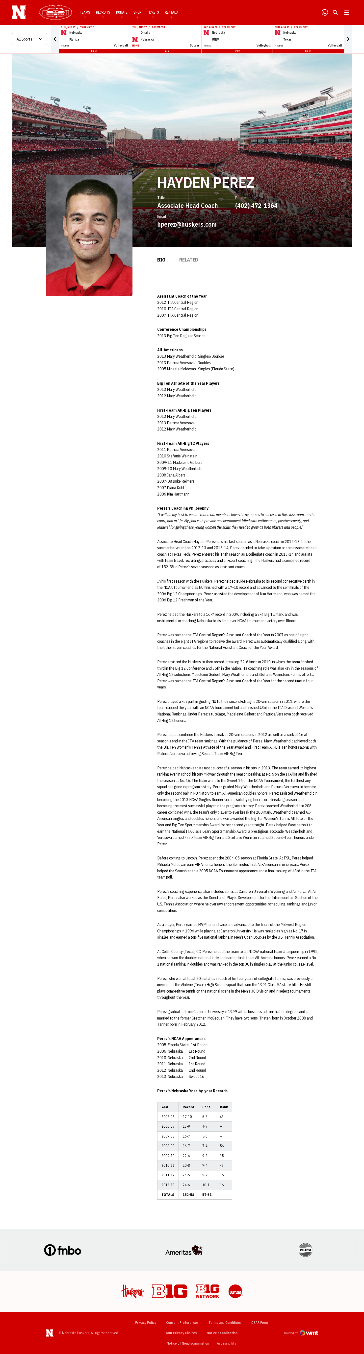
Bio (161, 259)
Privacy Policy (145, 1322)
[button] (55, 39)
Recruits (103, 12)
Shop (137, 12)
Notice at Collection (222, 1333)
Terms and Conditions (224, 1322)
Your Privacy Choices (181, 1333)
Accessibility (226, 1343)
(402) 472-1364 (256, 205)
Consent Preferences (182, 1322)
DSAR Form (259, 1322)
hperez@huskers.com (187, 224)
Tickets (153, 12)
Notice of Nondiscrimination (188, 1343)
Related (188, 259)
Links (94, 51)
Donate (122, 12)
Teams (85, 12)
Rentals (171, 12)
